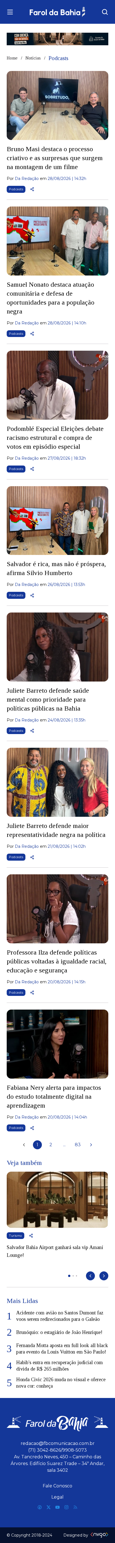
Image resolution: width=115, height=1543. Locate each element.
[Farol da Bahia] (57, 12)
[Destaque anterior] (90, 1275)
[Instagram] (66, 1507)
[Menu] (10, 12)
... (64, 1144)
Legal (57, 1497)
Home (12, 58)
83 (78, 1144)
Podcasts (16, 189)
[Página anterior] (24, 1144)
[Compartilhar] (32, 189)
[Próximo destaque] (103, 1275)
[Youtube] (57, 1507)
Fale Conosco (57, 1486)
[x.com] (48, 1507)
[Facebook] (39, 1507)
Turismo (15, 1236)
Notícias (33, 58)
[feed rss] (75, 1507)
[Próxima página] (91, 1144)
